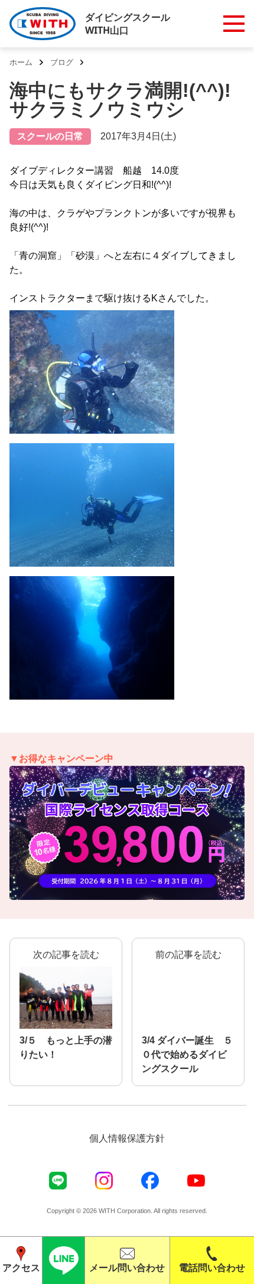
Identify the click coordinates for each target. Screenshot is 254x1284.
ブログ (61, 62)
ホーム (20, 62)
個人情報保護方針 (127, 1138)
